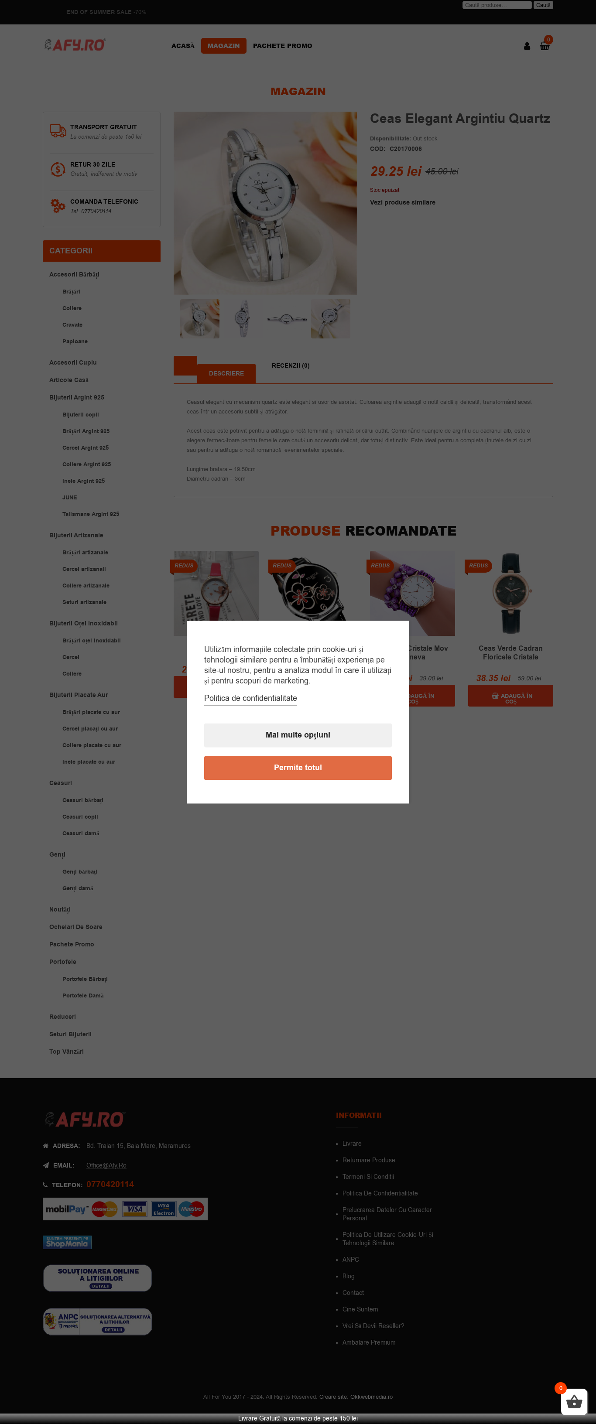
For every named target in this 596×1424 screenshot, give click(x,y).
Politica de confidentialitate (250, 698)
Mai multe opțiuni (298, 735)
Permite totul (298, 767)
